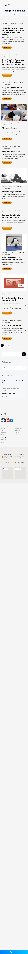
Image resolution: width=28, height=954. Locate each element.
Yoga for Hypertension (11, 325)
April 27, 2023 (13, 186)
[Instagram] (5, 420)
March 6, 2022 (13, 320)
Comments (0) (7, 25)
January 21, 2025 (13, 23)
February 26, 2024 (13, 82)
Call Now (15, 952)
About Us (3, 428)
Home (11, 14)
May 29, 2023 (13, 146)
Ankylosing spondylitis (12, 88)
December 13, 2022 (14, 252)
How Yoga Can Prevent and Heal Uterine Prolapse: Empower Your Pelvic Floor (14, 62)
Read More (7, 47)
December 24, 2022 (14, 210)
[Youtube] (8, 420)
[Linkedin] (11, 420)
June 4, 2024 (12, 55)
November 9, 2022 (13, 293)
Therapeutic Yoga (9, 128)
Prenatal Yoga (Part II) (11, 192)
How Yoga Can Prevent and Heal (11, 388)
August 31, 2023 (13, 123)
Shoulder (21, 23)
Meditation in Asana (11, 151)
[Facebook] (2, 420)
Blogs (2, 430)
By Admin (5, 23)
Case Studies (3, 432)
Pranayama (17, 432)
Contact (2, 434)
